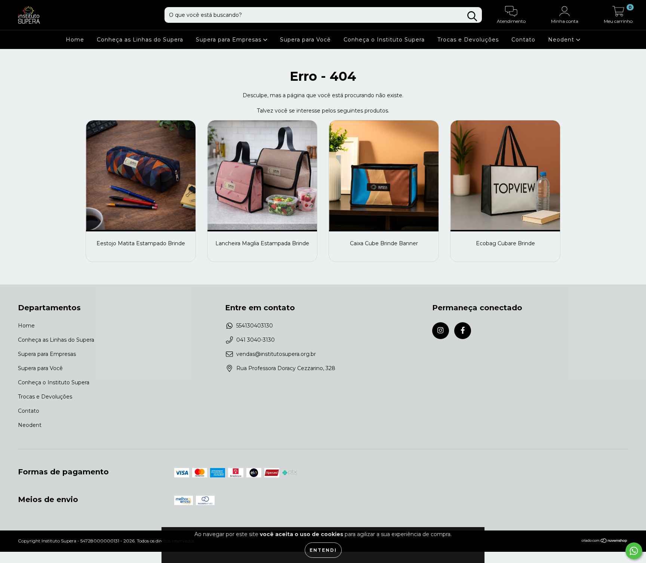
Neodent (562, 39)
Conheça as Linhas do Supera (140, 39)
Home (75, 39)
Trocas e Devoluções (468, 39)
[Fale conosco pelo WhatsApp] (633, 550)
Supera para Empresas (229, 39)
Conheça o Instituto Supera (384, 39)
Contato (523, 39)
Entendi (323, 550)
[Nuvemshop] (604, 541)
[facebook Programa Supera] (462, 330)
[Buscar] (472, 16)
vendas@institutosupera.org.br (276, 354)
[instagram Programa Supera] (440, 330)
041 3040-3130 (255, 339)
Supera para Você (305, 39)
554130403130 (254, 325)
